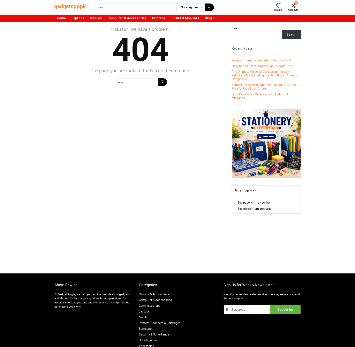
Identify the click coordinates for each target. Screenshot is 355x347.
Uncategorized (148, 340)
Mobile (143, 317)
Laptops (77, 18)
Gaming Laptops (149, 305)
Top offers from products (254, 208)
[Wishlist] (278, 6)
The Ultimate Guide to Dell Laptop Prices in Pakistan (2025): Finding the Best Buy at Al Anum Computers (265, 75)
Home (61, 18)
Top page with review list (253, 202)
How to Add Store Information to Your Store (262, 66)
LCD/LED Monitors (185, 18)
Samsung (145, 328)
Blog (208, 18)
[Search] (209, 7)
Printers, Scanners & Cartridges (160, 323)
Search (236, 28)
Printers (158, 18)
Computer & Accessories (126, 18)
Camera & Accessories (154, 294)
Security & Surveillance (154, 334)
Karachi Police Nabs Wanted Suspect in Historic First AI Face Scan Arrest (264, 86)
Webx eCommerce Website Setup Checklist (261, 60)
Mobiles (96, 18)
